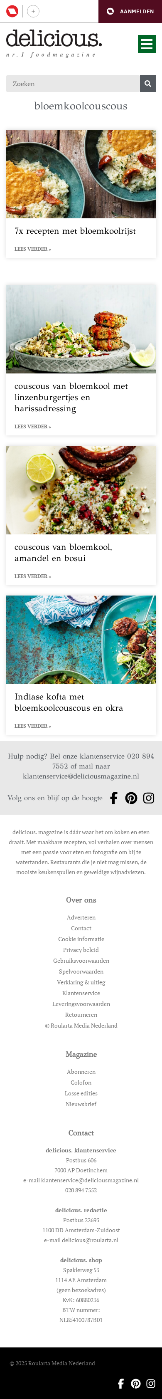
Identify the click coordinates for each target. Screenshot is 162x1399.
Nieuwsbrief (81, 1104)
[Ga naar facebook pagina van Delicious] (111, 798)
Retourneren (81, 1014)
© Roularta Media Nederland (81, 1025)
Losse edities (81, 1093)
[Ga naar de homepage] (54, 38)
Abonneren (81, 1071)
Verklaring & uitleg (81, 982)
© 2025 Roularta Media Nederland (52, 1363)
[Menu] (147, 44)
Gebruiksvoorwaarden (81, 960)
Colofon (81, 1082)
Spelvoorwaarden (81, 971)
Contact (81, 928)
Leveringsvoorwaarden (81, 1004)
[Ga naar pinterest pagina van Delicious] (128, 798)
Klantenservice (81, 993)
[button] (130, 11)
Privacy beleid (81, 950)
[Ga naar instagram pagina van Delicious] (146, 798)
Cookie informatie (81, 939)
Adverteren (81, 917)
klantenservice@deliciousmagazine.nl (81, 776)
